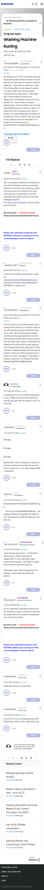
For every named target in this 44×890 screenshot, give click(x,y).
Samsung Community (12, 17)
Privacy (4, 876)
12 (29, 165)
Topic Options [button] (36, 23)
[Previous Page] (7, 164)
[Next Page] (34, 164)
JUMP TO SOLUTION (22, 29)
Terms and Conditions (11, 872)
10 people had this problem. (17, 134)
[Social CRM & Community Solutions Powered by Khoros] (34, 859)
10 (20, 165)
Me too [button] (11, 138)
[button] (37, 62)
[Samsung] (7, 4)
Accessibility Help (9, 867)
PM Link (10, 401)
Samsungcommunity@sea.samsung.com (20, 280)
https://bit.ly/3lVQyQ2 (17, 202)
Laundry (7, 73)
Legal (3, 881)
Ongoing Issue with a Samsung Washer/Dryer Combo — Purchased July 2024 (21, 809)
